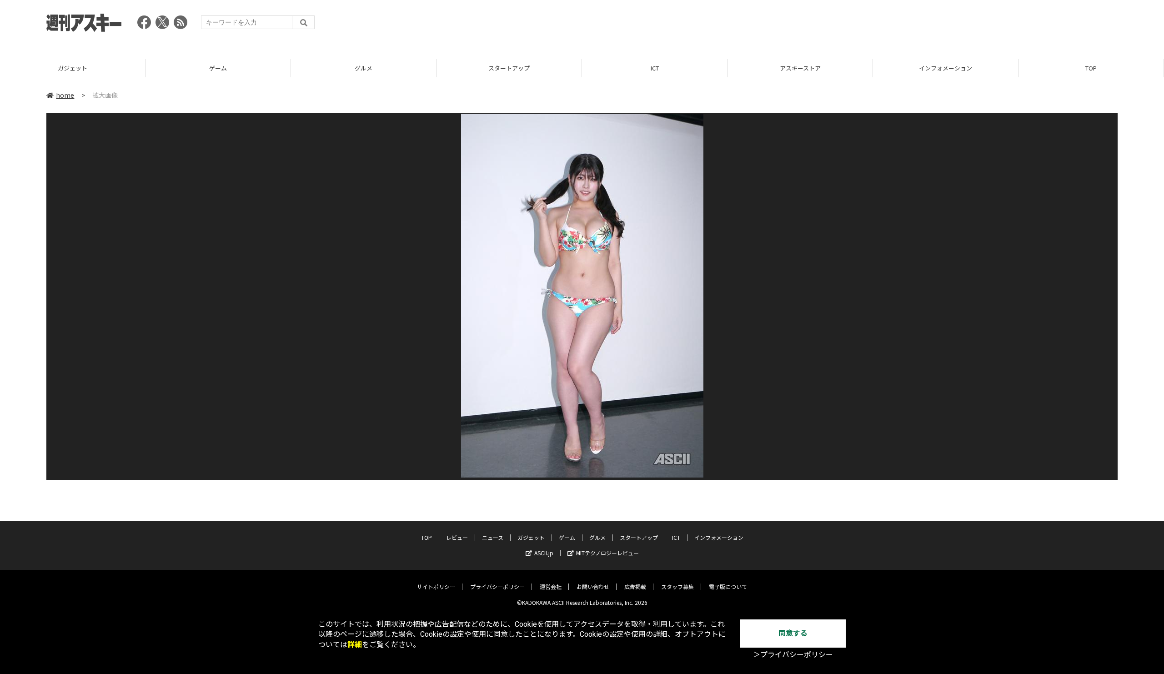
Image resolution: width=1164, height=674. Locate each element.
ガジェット (72, 68)
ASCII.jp (543, 553)
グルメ (363, 68)
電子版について (728, 586)
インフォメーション (945, 68)
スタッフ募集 (677, 586)
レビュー (457, 537)
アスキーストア (800, 68)
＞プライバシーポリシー (793, 654)
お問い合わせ (593, 586)
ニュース (492, 537)
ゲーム (218, 68)
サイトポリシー (436, 586)
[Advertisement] (952, 25)
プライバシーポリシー (497, 586)
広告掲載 (635, 586)
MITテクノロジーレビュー (607, 553)
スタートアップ (509, 68)
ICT (655, 68)
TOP (1091, 68)
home (65, 95)
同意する (793, 633)
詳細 (354, 644)
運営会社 (551, 586)
